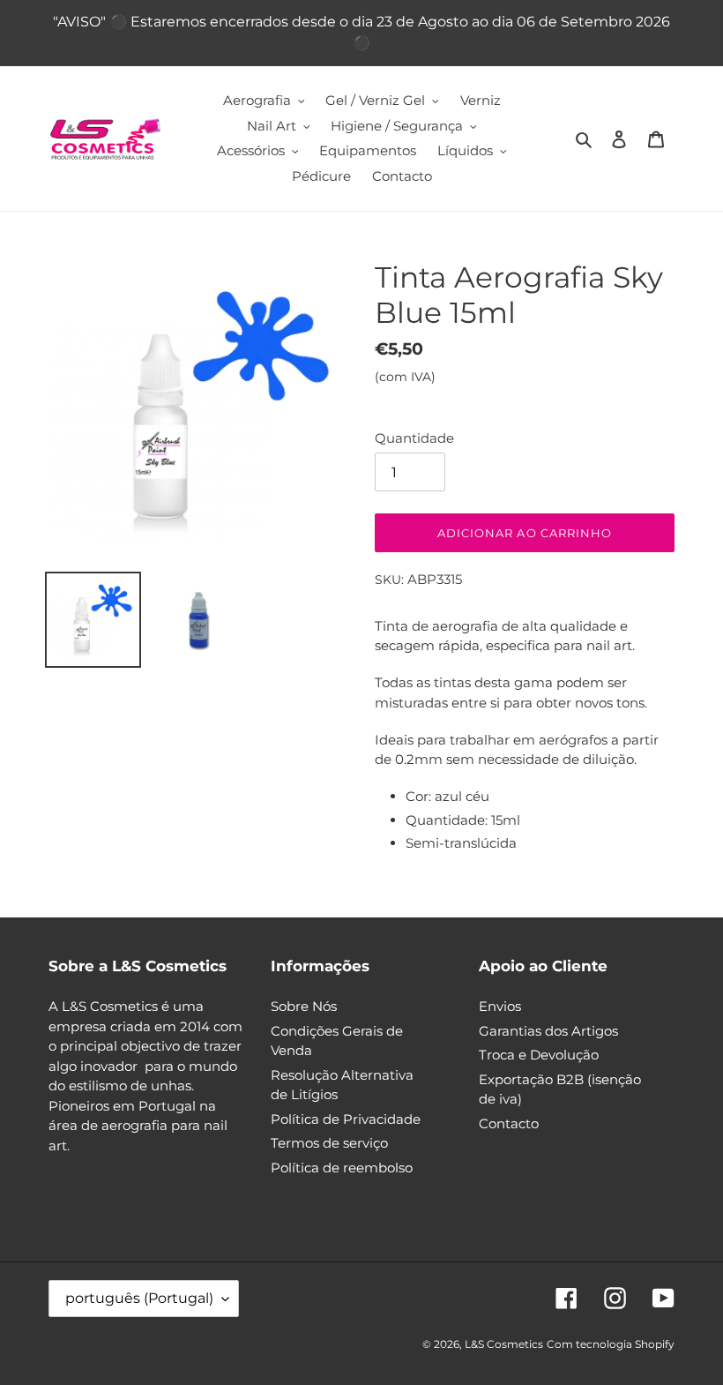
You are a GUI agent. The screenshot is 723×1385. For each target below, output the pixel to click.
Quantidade (414, 438)
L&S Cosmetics (504, 1344)
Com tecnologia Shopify (611, 1344)
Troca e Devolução (539, 1054)
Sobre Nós (304, 1006)
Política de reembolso (342, 1167)
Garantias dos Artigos (548, 1030)
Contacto (509, 1123)
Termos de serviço (329, 1142)
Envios (500, 1006)
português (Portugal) (139, 1298)
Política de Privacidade (346, 1119)
